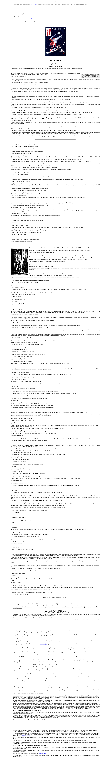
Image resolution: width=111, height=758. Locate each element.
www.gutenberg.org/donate (25, 735)
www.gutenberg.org (33, 4)
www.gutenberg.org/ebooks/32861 (30, 18)
